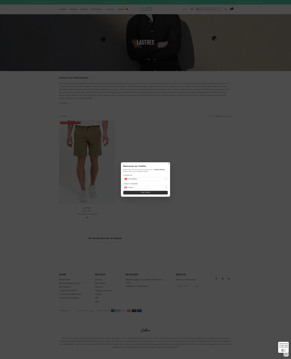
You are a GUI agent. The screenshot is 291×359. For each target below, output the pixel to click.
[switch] (283, 350)
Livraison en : (128, 175)
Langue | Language (130, 184)
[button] (145, 179)
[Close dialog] (168, 164)
